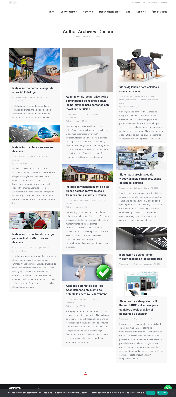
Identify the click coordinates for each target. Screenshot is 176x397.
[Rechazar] (172, 392)
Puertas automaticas (91, 114)
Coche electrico (18, 247)
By (41, 97)
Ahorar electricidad (20, 156)
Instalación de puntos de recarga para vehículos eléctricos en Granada (33, 238)
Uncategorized (125, 264)
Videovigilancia (29, 97)
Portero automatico (74, 114)
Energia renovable (91, 200)
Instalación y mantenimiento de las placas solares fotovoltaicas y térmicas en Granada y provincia (87, 191)
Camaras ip (17, 97)
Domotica (70, 302)
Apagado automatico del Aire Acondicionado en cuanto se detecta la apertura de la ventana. (87, 290)
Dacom (106, 31)
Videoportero (71, 117)
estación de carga (33, 247)
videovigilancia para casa (130, 99)
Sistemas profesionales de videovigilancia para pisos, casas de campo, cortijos (140, 178)
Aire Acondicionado (91, 299)
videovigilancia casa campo (144, 96)
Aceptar (150, 393)
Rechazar (162, 393)
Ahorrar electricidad (37, 156)
